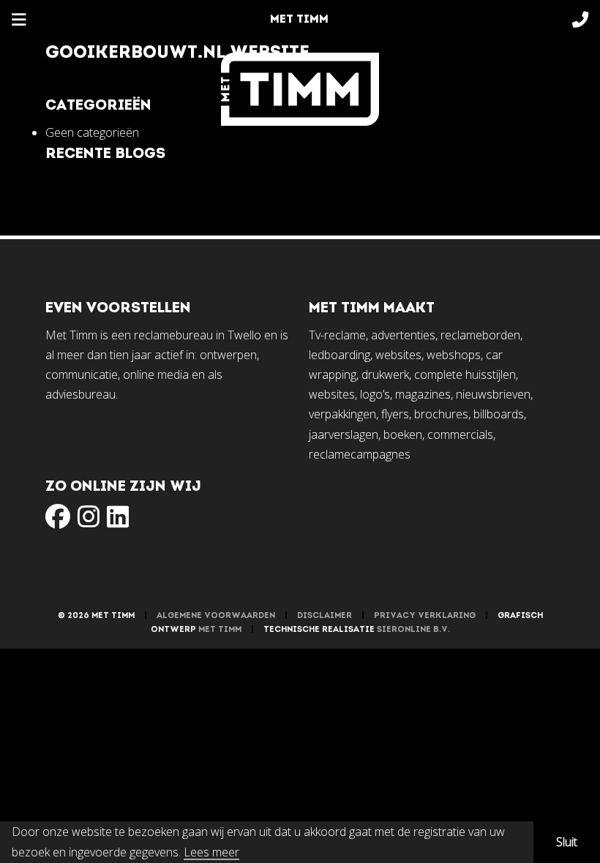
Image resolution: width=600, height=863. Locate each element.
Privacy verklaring (425, 616)
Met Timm (219, 630)
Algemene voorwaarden (216, 616)
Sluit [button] (566, 842)
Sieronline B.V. (413, 630)
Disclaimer (324, 616)
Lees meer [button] (211, 852)
